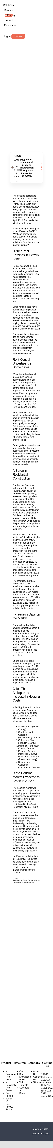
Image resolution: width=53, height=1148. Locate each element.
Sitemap (37, 1082)
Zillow (20, 715)
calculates (24, 556)
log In (7, 36)
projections (25, 594)
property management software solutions (24, 870)
